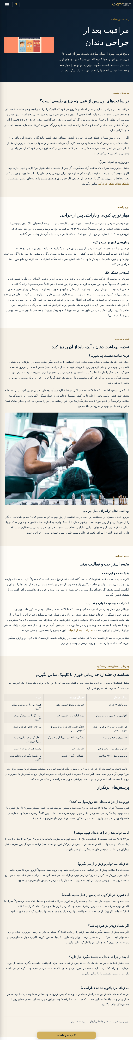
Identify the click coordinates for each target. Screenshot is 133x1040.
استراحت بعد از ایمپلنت (79, 630)
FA (15, 4)
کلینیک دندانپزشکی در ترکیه (113, 183)
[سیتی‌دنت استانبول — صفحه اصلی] (121, 4)
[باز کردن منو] (7, 4)
